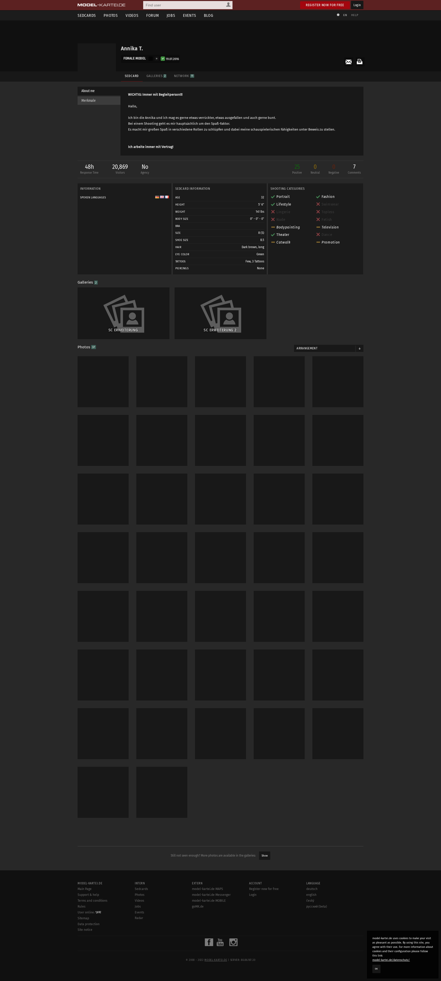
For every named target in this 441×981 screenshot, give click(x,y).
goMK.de (198, 906)
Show (265, 855)
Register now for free (325, 5)
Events (189, 15)
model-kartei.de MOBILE (209, 900)
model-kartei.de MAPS (207, 889)
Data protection (89, 924)
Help (354, 15)
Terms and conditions (92, 900)
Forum (152, 15)
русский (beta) (316, 906)
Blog (208, 15)
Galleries (155, 76)
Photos (111, 15)
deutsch (311, 889)
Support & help (88, 895)
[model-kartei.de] (101, 5)
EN (345, 15)
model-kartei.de (215, 960)
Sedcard (132, 76)
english (311, 895)
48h (89, 168)
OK (376, 968)
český (310, 900)
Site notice (85, 930)
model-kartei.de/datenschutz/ (391, 960)
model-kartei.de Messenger (211, 895)
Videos (132, 15)
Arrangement (307, 348)
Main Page (85, 889)
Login (357, 5)
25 (297, 168)
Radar (139, 918)
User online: (89, 912)
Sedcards (87, 15)
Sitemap (83, 918)
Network (183, 76)
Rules (81, 906)
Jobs (171, 15)
